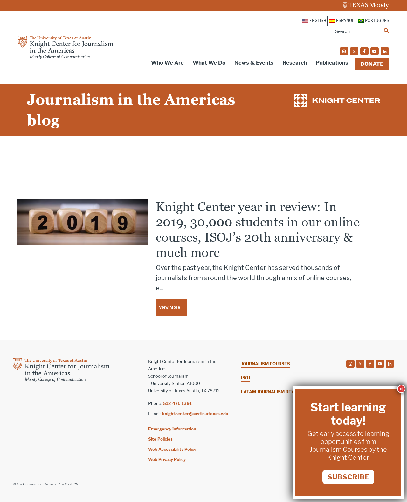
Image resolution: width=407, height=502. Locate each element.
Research (294, 62)
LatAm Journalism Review (272, 391)
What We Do (209, 62)
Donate (371, 64)
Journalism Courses (265, 363)
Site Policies (160, 439)
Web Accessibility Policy (172, 449)
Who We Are (167, 62)
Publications (332, 62)
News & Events (253, 62)
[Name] (386, 30)
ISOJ (245, 377)
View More (169, 307)
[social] (344, 51)
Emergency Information (172, 428)
